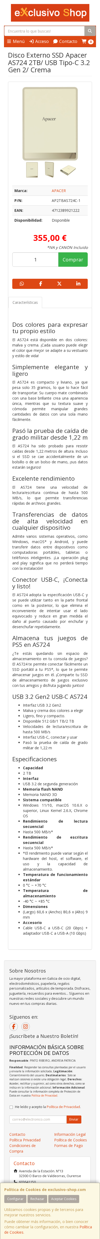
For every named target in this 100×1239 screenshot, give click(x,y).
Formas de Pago (68, 1145)
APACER (59, 190)
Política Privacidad (25, 1139)
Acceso (41, 41)
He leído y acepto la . (48, 1107)
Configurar (15, 1199)
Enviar (73, 1119)
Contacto (67, 41)
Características (25, 302)
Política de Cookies (70, 1139)
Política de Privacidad (44, 1095)
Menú (18, 41)
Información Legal (70, 1134)
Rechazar (37, 1199)
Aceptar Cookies (63, 1199)
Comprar (73, 259)
